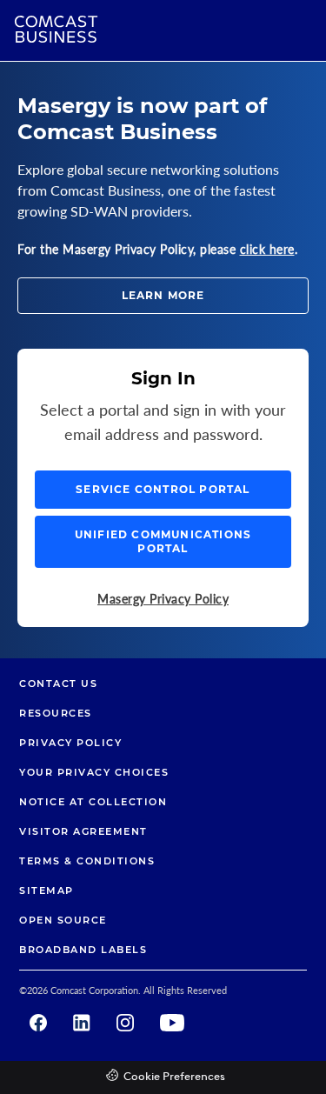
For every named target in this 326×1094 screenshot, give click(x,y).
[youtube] (172, 1023)
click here (267, 249)
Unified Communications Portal (163, 541)
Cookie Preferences (174, 1077)
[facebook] (38, 1023)
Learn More (163, 295)
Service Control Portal (162, 489)
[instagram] (125, 1023)
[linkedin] (82, 1023)
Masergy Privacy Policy (163, 598)
